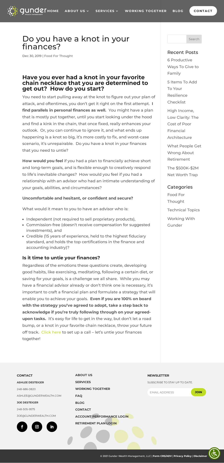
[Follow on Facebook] (22, 427)
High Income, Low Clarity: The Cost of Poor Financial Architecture (183, 124)
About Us (75, 11)
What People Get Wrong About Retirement (184, 153)
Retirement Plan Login (96, 423)
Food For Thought (58, 56)
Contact (203, 11)
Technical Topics (183, 210)
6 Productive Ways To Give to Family (183, 67)
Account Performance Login (101, 416)
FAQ (78, 396)
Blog (178, 11)
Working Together (146, 11)
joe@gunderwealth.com (36, 415)
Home (53, 11)
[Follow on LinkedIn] (52, 427)
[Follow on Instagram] (37, 427)
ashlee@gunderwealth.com (39, 395)
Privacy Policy (183, 456)
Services (105, 11)
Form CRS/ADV (162, 456)
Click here (51, 332)
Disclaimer (200, 456)
